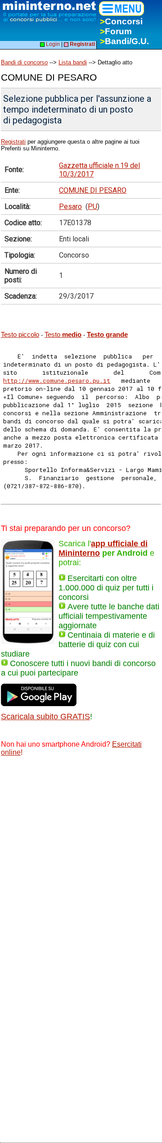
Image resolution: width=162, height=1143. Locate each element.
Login (52, 44)
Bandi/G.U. (124, 41)
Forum (116, 31)
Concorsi (121, 21)
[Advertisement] (81, 850)
